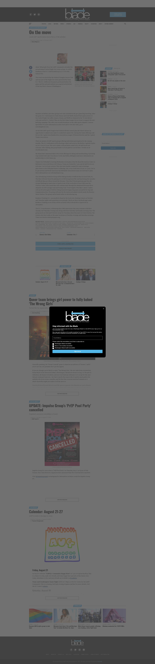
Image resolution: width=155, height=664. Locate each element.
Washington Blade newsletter (63, 343)
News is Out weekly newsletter (63, 345)
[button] (77, 345)
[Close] (103, 308)
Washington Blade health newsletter (65, 348)
